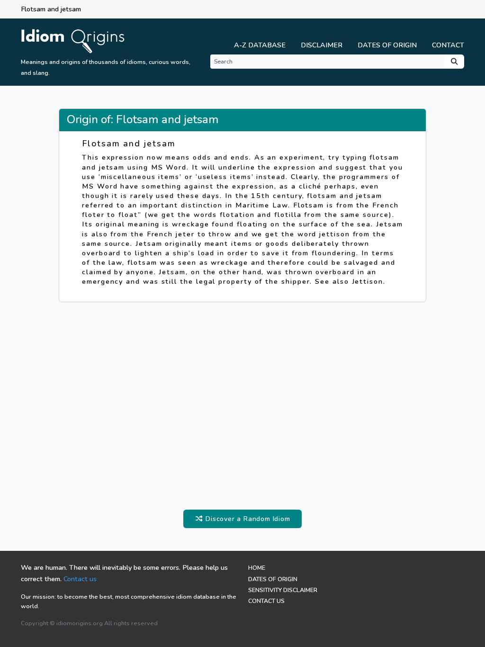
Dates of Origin (387, 45)
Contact (448, 45)
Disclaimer (321, 45)
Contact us (80, 579)
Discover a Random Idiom (246, 518)
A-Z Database (260, 45)
